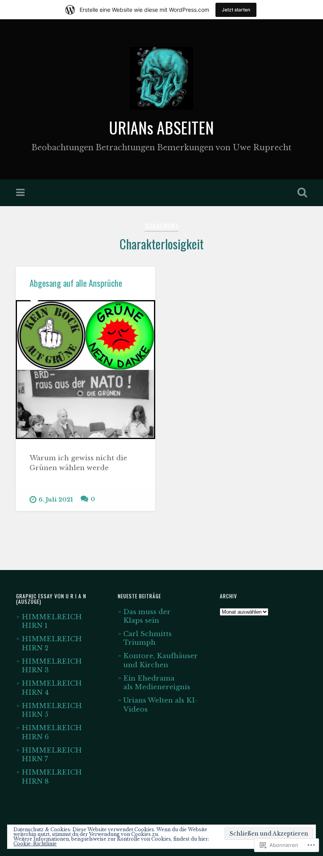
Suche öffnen (300, 192)
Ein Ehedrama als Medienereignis (156, 682)
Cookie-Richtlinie (35, 844)
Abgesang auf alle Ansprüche (76, 283)
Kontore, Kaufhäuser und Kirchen (160, 660)
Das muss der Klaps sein (147, 616)
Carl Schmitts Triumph (147, 638)
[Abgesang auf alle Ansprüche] (85, 369)
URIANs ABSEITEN (161, 127)
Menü (21, 192)
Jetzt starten (236, 10)
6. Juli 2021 (56, 499)
